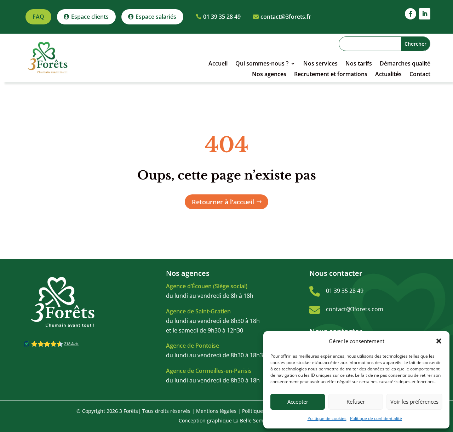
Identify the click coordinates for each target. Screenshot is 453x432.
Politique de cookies (327, 418)
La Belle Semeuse (254, 420)
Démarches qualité (405, 64)
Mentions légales (216, 411)
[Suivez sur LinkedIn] (424, 13)
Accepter (297, 401)
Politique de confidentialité (376, 418)
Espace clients (90, 17)
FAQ (38, 17)
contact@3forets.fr (285, 17)
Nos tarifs (358, 64)
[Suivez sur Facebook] (410, 13)
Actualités (388, 75)
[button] (438, 341)
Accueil (218, 64)
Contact (419, 75)
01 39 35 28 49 (222, 17)
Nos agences (269, 75)
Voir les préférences (414, 401)
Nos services (320, 64)
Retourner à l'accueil (223, 202)
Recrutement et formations (330, 75)
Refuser (355, 401)
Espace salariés (156, 17)
